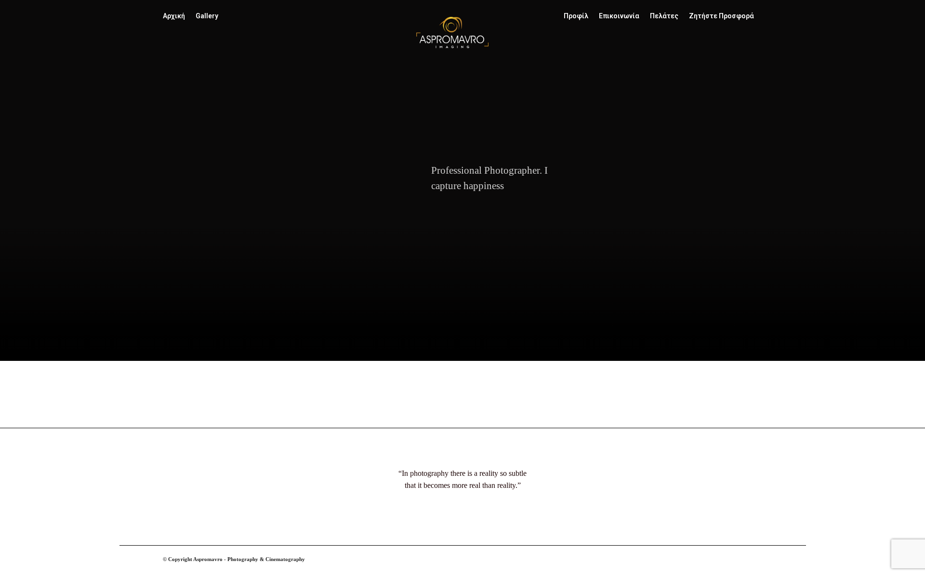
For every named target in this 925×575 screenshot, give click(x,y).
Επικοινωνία (619, 16)
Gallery (207, 16)
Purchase (250, 408)
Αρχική (174, 16)
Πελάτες (664, 16)
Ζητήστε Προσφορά (721, 16)
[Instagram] (741, 565)
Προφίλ (576, 16)
